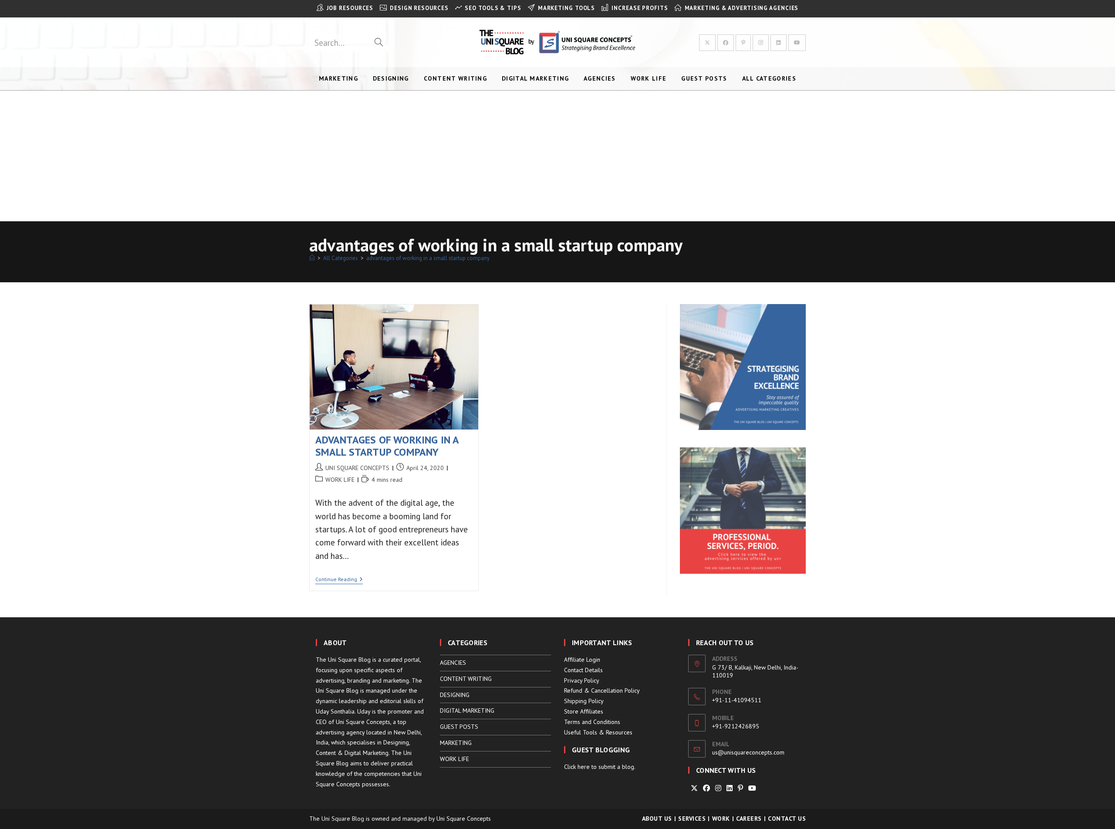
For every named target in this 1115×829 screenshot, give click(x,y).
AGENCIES (453, 663)
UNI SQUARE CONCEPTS (357, 468)
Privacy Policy (581, 680)
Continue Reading (339, 580)
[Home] (312, 258)
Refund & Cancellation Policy (602, 690)
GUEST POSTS (459, 727)
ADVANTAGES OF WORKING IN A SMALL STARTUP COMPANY (387, 446)
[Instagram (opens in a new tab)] (761, 42)
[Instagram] (718, 788)
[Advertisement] (557, 156)
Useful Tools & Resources (598, 732)
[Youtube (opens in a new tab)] (797, 42)
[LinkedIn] (729, 788)
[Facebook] (706, 788)
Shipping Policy (584, 701)
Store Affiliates (583, 711)
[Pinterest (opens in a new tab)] (743, 42)
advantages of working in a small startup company (428, 258)
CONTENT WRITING (466, 679)
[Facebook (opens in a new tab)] (725, 42)
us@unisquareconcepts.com (748, 752)
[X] (694, 788)
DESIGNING (455, 695)
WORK (721, 818)
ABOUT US (657, 818)
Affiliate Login (582, 659)
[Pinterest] (740, 788)
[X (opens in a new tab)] (707, 42)
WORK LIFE (340, 480)
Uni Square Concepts (463, 818)
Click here (577, 767)
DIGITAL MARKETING (467, 710)
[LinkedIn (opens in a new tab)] (778, 42)
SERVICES (692, 818)
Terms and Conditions (592, 722)
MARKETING (456, 743)
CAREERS (749, 818)
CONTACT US (787, 818)
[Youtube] (752, 788)
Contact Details (583, 670)
